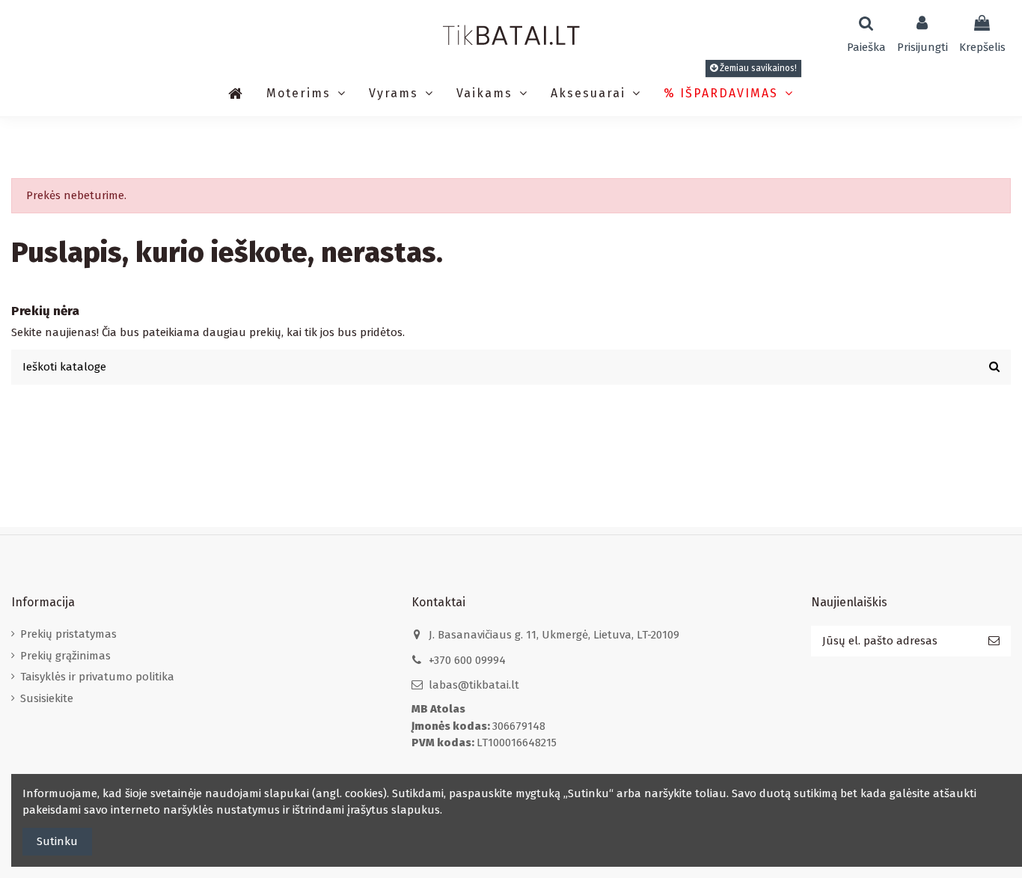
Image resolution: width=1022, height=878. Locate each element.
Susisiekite (46, 698)
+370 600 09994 (467, 660)
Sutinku (57, 841)
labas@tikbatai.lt (474, 685)
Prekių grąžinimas (65, 655)
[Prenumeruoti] (994, 641)
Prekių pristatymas (68, 634)
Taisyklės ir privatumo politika (97, 676)
